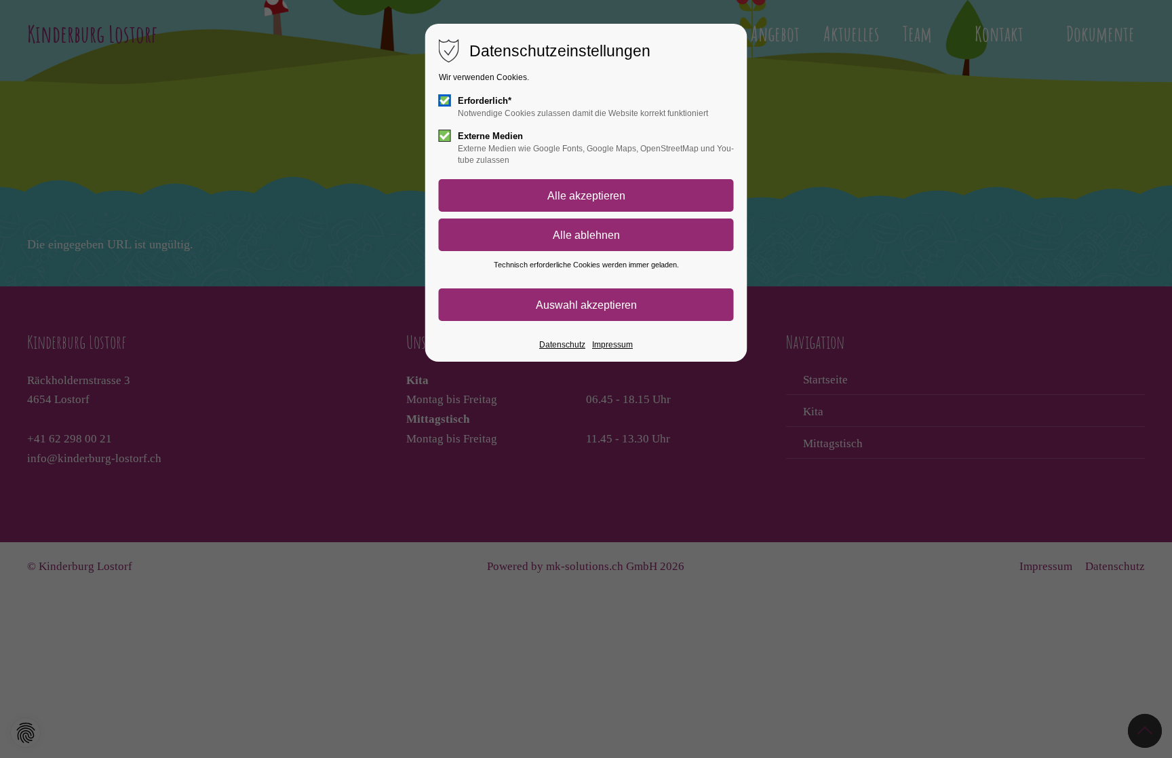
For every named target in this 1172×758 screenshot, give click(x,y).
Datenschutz (562, 344)
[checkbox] (445, 100)
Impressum (612, 344)
